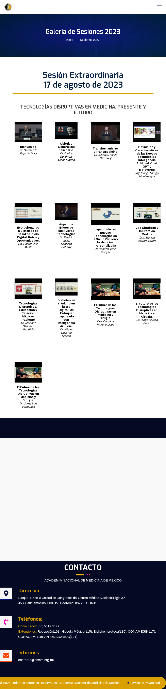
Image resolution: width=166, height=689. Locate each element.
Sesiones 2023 (90, 39)
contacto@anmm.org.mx (36, 660)
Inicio (69, 39)
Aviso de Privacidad (146, 683)
